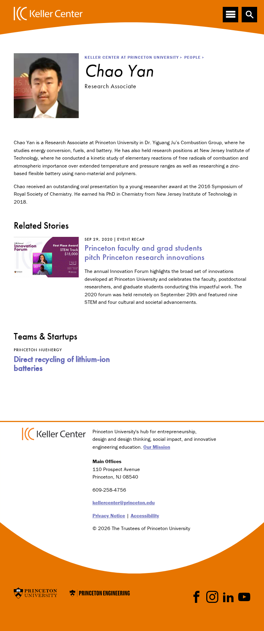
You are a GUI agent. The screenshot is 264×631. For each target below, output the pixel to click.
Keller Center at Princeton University (132, 57)
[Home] (48, 13)
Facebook (196, 597)
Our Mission (156, 447)
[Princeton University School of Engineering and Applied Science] (99, 592)
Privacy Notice (108, 515)
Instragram (212, 597)
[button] (249, 14)
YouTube (244, 597)
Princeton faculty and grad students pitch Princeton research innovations (145, 252)
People (192, 57)
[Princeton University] (35, 592)
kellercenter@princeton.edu (123, 502)
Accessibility (145, 515)
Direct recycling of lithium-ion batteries (62, 363)
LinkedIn (228, 597)
